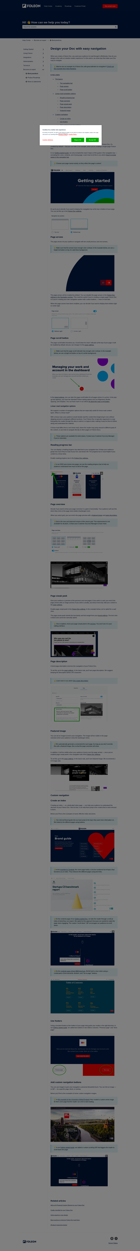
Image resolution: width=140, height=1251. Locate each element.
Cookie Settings (48, 140)
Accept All (92, 140)
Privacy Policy (63, 134)
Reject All (77, 140)
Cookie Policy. (72, 134)
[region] (71, 135)
